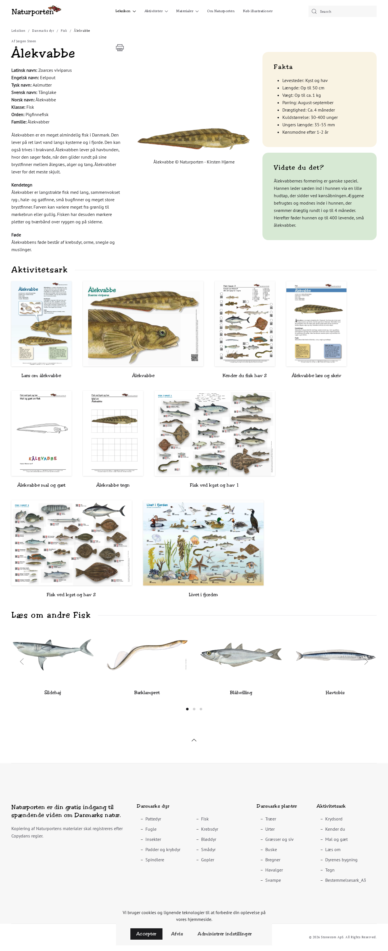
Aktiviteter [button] (154, 11)
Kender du (335, 829)
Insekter (153, 839)
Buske (271, 849)
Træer (270, 819)
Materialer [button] (184, 11)
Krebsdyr (209, 829)
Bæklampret (147, 693)
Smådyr (208, 849)
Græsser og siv (279, 839)
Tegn (330, 870)
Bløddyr (208, 839)
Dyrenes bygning (341, 859)
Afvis (177, 934)
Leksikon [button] (123, 11)
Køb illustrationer (257, 11)
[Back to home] (36, 11)
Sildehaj (52, 693)
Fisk (205, 819)
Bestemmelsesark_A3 (345, 880)
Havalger (274, 870)
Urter (270, 829)
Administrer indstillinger (225, 934)
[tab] (187, 709)
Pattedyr (153, 819)
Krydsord (334, 819)
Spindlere (154, 859)
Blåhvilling (241, 693)
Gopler (207, 859)
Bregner (272, 859)
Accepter (146, 934)
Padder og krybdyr (162, 849)
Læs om (333, 849)
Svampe (273, 880)
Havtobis (335, 693)
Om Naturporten (221, 11)
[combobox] (342, 11)
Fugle (151, 829)
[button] (194, 139)
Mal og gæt (336, 839)
